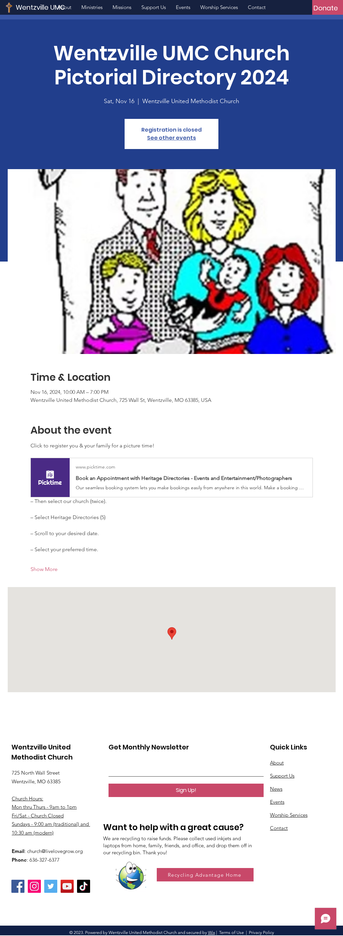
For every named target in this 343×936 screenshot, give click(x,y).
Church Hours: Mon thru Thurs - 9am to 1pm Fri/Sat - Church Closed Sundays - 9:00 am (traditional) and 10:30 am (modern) (51, 815)
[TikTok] (83, 886)
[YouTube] (67, 886)
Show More (44, 569)
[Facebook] (17, 886)
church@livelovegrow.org (55, 851)
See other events (171, 138)
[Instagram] (34, 886)
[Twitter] (50, 886)
